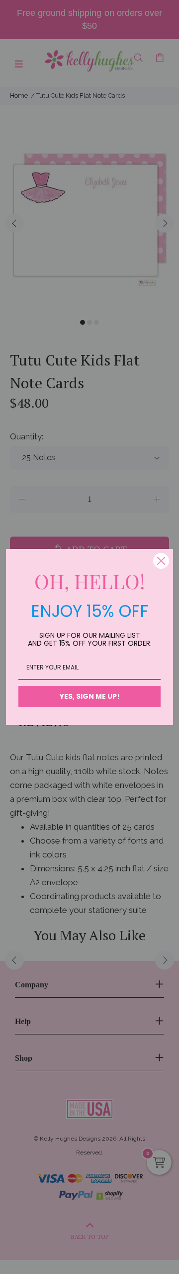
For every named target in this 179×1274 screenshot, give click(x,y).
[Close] (161, 561)
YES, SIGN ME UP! (90, 696)
